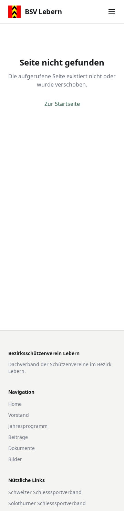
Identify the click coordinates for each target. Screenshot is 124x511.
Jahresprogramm (28, 426)
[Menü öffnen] (111, 11)
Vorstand (18, 415)
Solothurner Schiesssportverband (47, 503)
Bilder (15, 459)
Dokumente (21, 448)
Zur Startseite (62, 104)
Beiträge (18, 437)
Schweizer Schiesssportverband (45, 492)
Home (15, 404)
